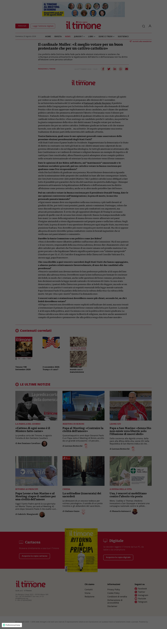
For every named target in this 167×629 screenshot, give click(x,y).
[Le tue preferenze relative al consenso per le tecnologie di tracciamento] (12, 625)
